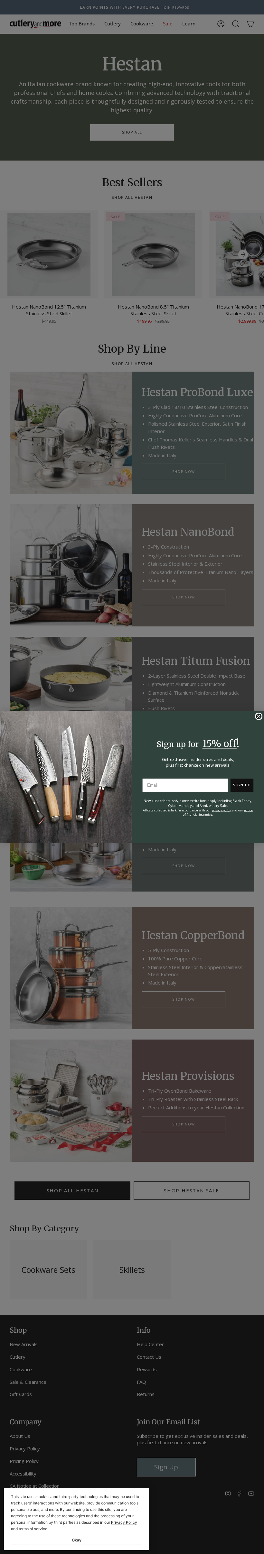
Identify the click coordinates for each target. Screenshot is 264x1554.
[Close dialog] (259, 716)
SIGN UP (242, 784)
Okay (76, 1540)
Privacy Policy (124, 1522)
